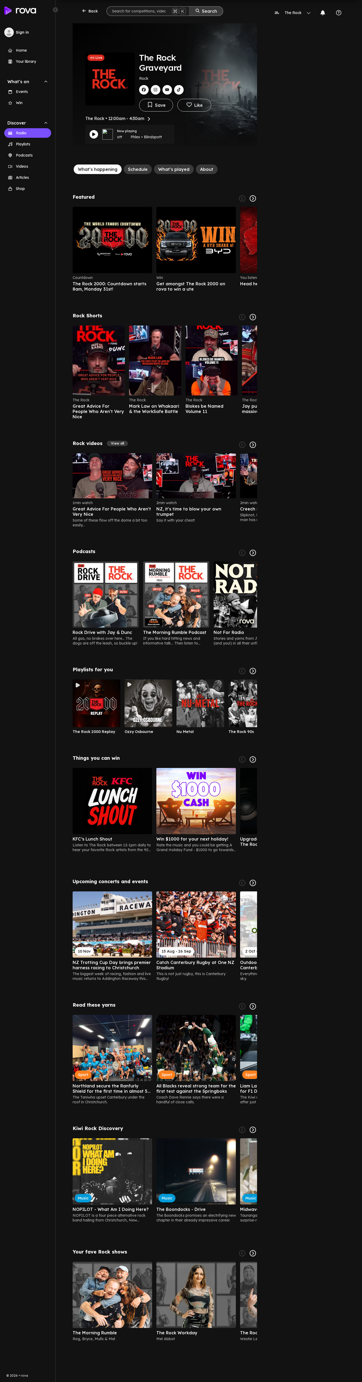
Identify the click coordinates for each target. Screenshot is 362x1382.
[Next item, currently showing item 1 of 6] (253, 198)
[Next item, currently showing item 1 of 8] (253, 1253)
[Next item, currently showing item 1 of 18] (253, 1006)
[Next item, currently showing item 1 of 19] (253, 759)
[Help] (338, 12)
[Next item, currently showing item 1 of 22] (253, 317)
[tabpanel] (165, 770)
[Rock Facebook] (144, 90)
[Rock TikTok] (179, 90)
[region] (165, 249)
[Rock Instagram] (155, 90)
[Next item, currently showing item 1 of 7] (253, 553)
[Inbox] (322, 12)
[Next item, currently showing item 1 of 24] (253, 445)
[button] (117, 443)
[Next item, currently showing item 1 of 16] (253, 883)
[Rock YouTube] (167, 90)
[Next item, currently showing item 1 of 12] (253, 671)
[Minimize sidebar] (55, 9)
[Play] (94, 134)
